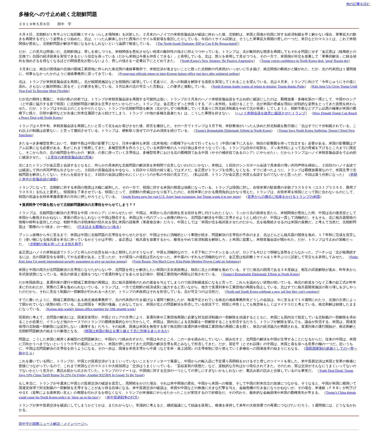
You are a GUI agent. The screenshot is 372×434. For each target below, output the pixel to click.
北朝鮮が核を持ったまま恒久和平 (56, 244)
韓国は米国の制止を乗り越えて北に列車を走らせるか (126, 331)
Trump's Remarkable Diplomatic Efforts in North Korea (233, 130)
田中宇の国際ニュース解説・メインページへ (53, 424)
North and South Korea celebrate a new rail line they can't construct (272, 291)
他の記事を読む (358, 4)
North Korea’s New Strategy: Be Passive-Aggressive (217, 61)
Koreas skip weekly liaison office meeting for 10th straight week (91, 309)
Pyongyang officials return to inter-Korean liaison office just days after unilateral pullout (179, 74)
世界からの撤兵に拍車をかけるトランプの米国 (284, 196)
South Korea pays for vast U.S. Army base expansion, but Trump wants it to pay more (181, 196)
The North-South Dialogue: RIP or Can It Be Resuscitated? (197, 43)
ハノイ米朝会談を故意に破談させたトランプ (271, 113)
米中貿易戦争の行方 (122, 397)
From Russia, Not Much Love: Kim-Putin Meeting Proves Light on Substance (186, 261)
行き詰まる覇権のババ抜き (98, 227)
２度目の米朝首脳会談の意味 (69, 157)
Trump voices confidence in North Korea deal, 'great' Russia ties (304, 61)
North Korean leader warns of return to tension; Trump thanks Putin (258, 86)
